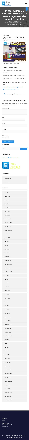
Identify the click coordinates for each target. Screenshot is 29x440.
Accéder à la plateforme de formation (10, 157)
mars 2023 (7, 313)
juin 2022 (7, 347)
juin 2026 (7, 200)
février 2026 (7, 215)
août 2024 (7, 275)
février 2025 (7, 256)
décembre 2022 (8, 324)
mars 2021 (7, 385)
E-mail (3, 123)
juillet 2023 (7, 298)
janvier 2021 (8, 388)
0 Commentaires (21, 94)
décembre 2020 (8, 392)
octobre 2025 (8, 226)
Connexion (4, 418)
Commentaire (5, 108)
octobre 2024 (8, 268)
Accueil (10, 21)
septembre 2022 (8, 336)
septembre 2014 (8, 400)
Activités (4, 427)
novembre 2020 (8, 396)
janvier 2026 (8, 219)
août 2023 (7, 294)
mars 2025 (7, 252)
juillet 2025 (7, 237)
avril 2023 (7, 309)
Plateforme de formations (8, 424)
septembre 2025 (8, 230)
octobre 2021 (8, 377)
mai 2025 (7, 245)
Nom (3, 117)
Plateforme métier (6, 426)
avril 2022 (7, 354)
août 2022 (7, 339)
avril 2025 (7, 249)
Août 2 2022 (6, 35)
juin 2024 (7, 279)
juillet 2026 (7, 196)
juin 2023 (7, 302)
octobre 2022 (8, 332)
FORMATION (8, 178)
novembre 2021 (8, 373)
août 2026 (7, 192)
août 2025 (7, 234)
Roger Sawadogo (9, 94)
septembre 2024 (8, 271)
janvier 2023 (8, 320)
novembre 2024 (8, 264)
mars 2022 (7, 358)
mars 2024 (7, 290)
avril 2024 (7, 286)
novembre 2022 (8, 328)
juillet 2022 (7, 343)
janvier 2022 (8, 366)
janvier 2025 (8, 260)
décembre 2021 (8, 370)
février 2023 (7, 317)
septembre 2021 (8, 381)
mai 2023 (7, 305)
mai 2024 (7, 283)
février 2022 (7, 362)
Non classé (16, 21)
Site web (4, 129)
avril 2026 (7, 207)
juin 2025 (7, 241)
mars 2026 (7, 211)
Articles (3, 420)
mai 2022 (7, 351)
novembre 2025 (8, 222)
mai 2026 (7, 203)
